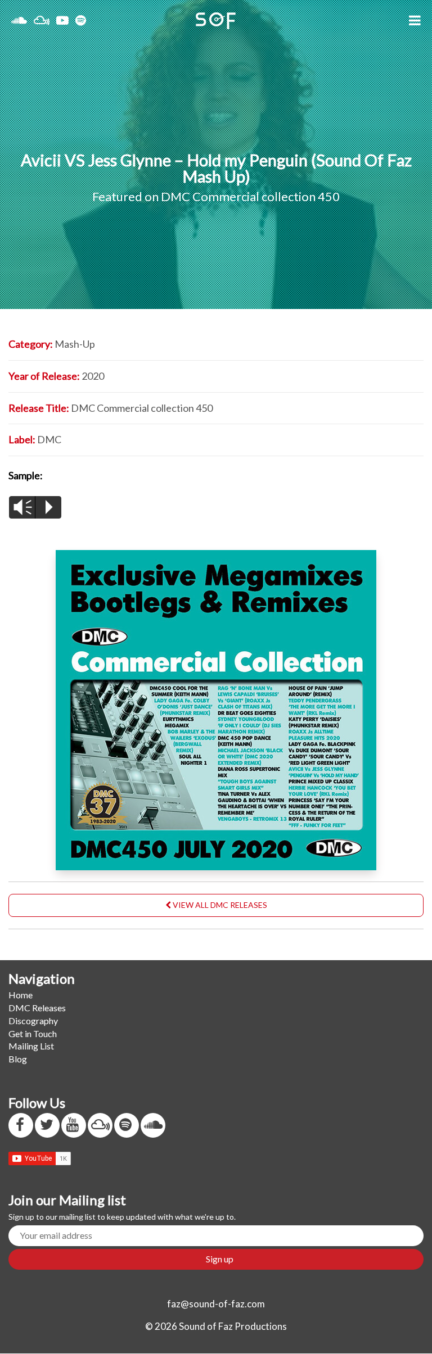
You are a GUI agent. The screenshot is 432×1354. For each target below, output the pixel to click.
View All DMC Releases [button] (219, 905)
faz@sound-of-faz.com (216, 1304)
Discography (33, 1020)
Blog (17, 1058)
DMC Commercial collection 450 (250, 196)
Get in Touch (32, 1033)
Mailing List (31, 1046)
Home (20, 994)
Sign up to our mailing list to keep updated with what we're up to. (122, 1216)
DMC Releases (37, 1007)
